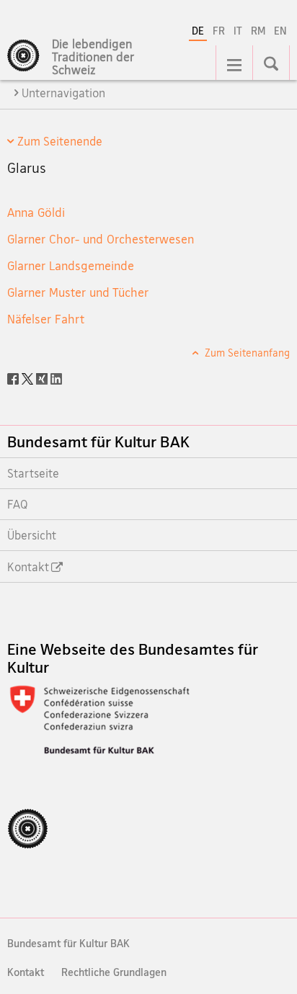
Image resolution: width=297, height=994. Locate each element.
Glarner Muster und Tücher (77, 292)
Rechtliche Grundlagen (114, 972)
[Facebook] (14, 377)
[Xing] (43, 377)
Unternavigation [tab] (63, 93)
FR (219, 30)
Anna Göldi (36, 212)
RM (258, 30)
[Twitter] (29, 377)
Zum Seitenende (59, 141)
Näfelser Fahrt (45, 318)
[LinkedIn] (56, 377)
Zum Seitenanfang (246, 352)
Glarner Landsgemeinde (70, 265)
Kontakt (25, 972)
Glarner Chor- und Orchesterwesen (100, 238)
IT (238, 30)
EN (280, 30)
